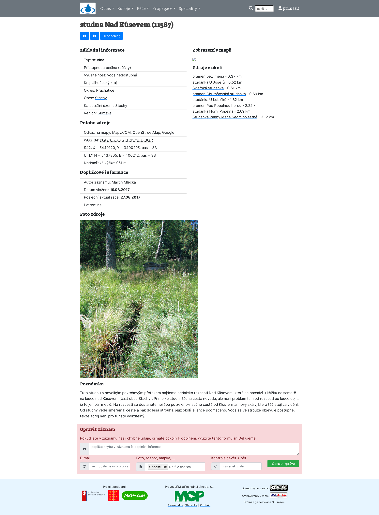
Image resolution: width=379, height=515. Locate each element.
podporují (119, 487)
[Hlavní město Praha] (113, 495)
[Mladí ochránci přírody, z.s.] (189, 496)
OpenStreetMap (146, 132)
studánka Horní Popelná (212, 111)
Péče (141, 8)
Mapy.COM (121, 132)
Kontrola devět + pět (228, 458)
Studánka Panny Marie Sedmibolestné (224, 117)
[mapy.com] (134, 495)
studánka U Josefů (208, 82)
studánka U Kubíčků (209, 99)
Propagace (162, 8)
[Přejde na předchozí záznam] (84, 36)
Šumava (104, 113)
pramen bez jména (208, 76)
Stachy (101, 98)
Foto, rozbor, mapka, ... (155, 458)
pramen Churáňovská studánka (219, 94)
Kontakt (205, 505)
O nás (105, 8)
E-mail (85, 458)
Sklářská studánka (208, 88)
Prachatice (105, 90)
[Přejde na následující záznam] (94, 36)
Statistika (191, 505)
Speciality (188, 8)
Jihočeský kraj (104, 82)
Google (168, 132)
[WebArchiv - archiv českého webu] (278, 496)
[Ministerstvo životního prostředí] (93, 495)
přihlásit (291, 8)
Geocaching (111, 36)
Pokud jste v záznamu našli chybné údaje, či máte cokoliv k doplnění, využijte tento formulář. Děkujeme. (168, 438)
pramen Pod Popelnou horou (217, 105)
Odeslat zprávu (283, 464)
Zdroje (123, 8)
